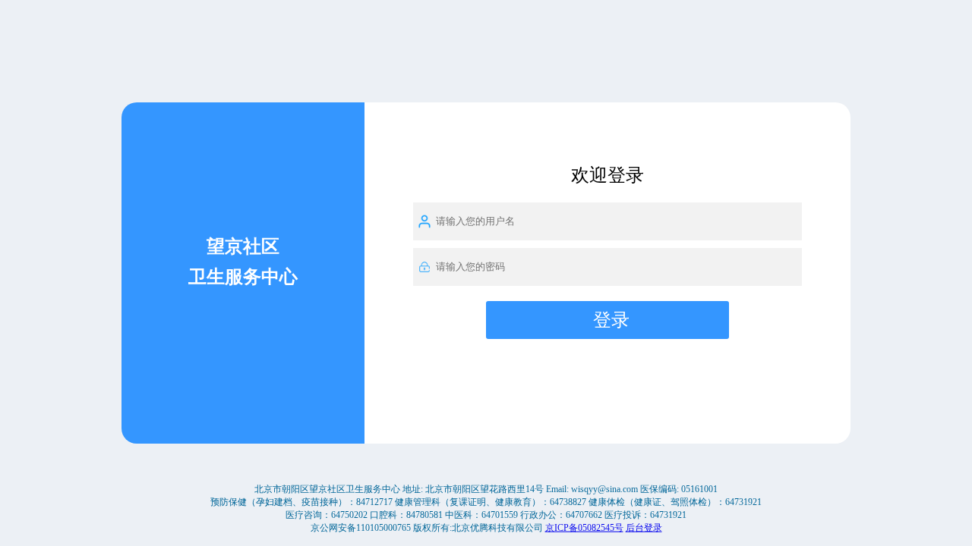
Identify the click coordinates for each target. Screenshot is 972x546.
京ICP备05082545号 (584, 527)
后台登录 (644, 527)
